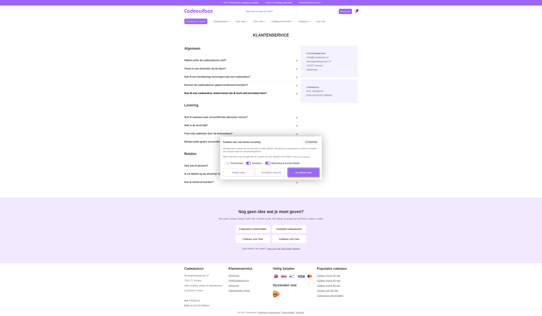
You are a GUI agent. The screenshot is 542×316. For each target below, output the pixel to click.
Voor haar (240, 21)
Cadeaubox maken (196, 21)
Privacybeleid (288, 312)
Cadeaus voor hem (289, 239)
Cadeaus (303, 21)
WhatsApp (234, 275)
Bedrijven (345, 11)
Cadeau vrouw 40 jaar (328, 280)
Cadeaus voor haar (253, 239)
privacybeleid (304, 156)
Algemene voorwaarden (269, 312)
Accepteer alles (303, 172)
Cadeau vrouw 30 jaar (328, 275)
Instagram (234, 285)
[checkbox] (233, 163)
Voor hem (258, 21)
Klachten (300, 312)
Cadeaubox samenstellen (252, 229)
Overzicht (312, 142)
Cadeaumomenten (281, 21)
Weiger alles (238, 172)
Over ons (320, 21)
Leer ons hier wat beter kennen (283, 248)
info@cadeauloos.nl (239, 280)
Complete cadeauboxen (289, 229)
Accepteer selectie (271, 172)
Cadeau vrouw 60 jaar (328, 285)
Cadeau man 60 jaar (327, 290)
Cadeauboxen (220, 21)
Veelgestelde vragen (239, 290)
